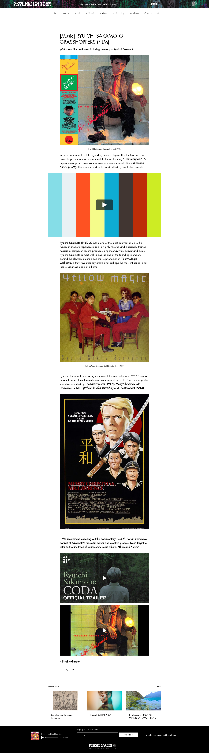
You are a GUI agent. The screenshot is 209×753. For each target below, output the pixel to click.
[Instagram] (152, 4)
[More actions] (147, 29)
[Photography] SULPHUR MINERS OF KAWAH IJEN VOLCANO (141, 716)
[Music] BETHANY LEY (101, 714)
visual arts (65, 13)
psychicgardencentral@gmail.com (161, 735)
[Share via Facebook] (61, 670)
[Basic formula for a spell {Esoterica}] (65, 700)
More (146, 13)
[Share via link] (73, 670)
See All (158, 686)
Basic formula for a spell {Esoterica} (62, 716)
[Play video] (104, 205)
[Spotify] (155, 4)
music (78, 13)
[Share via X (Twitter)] (67, 670)
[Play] (42, 737)
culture (103, 13)
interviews (134, 13)
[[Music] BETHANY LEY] (104, 700)
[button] (194, 4)
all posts (52, 13)
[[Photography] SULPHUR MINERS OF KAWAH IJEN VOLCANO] (143, 700)
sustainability (118, 13)
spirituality (91, 13)
